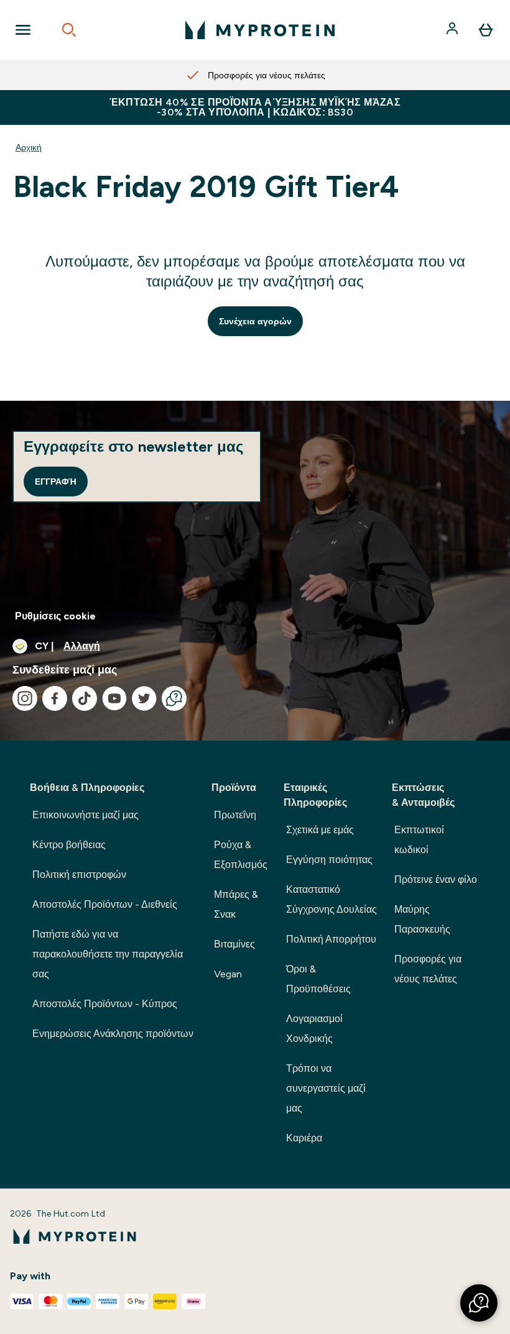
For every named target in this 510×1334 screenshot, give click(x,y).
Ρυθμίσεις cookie (55, 616)
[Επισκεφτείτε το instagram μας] (24, 698)
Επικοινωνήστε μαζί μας (85, 815)
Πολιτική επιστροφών (79, 874)
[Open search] (69, 30)
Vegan (228, 974)
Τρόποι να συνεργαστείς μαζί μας (326, 1088)
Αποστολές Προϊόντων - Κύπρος (104, 1003)
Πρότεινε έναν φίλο (435, 879)
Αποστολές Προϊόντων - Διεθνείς (104, 904)
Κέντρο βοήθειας (69, 844)
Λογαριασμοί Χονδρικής (314, 1028)
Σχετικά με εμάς (320, 830)
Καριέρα (304, 1138)
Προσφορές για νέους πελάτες (427, 969)
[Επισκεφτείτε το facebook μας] (54, 698)
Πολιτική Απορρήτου (331, 939)
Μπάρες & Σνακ (236, 904)
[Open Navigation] (23, 30)
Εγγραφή (55, 482)
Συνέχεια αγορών (255, 321)
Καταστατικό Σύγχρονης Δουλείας (331, 899)
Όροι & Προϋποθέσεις (318, 979)
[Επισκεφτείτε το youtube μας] (114, 698)
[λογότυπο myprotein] (260, 30)
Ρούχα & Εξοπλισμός (240, 854)
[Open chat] (174, 698)
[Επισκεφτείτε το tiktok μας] (84, 698)
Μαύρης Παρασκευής (422, 919)
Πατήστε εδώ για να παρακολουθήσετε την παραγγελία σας (107, 954)
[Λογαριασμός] (453, 30)
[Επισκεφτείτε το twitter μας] (144, 698)
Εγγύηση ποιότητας (329, 859)
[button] (479, 1303)
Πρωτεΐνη (235, 815)
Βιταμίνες (234, 944)
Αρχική (29, 147)
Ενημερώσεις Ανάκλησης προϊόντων (112, 1033)
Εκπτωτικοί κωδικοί (419, 840)
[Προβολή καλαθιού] (486, 30)
